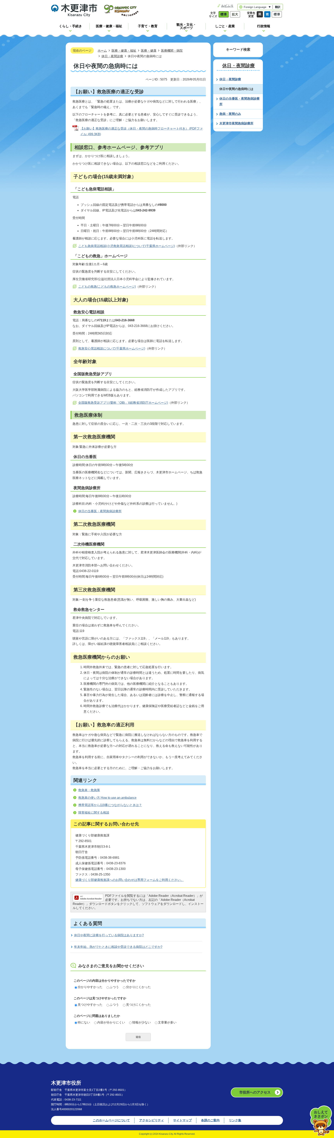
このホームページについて (111, 1120)
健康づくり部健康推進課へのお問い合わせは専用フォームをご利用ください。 (129, 880)
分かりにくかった (138, 987)
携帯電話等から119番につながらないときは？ (110, 805)
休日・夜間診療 (112, 56)
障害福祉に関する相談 (93, 812)
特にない (84, 1022)
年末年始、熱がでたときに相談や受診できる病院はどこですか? (118, 946)
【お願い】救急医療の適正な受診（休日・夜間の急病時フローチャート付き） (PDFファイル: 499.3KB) (141, 131)
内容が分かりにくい (111, 1022)
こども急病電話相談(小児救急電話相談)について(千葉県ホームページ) (126, 246)
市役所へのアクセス (255, 1092)
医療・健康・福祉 (124, 50)
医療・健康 (148, 50)
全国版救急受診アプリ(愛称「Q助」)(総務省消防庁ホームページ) (123, 402)
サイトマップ (182, 1120)
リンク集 (235, 1120)
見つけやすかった (90, 1004)
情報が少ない (141, 1022)
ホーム (102, 50)
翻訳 (277, 7)
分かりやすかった (90, 987)
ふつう (114, 987)
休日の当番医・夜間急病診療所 (100, 511)
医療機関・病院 (172, 50)
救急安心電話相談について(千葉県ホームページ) (111, 348)
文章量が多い (167, 1022)
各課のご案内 (210, 1120)
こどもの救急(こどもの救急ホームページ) (107, 286)
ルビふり (227, 5)
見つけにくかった (138, 1004)
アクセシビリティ (151, 1120)
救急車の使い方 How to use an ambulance (107, 797)
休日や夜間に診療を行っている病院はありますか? (109, 935)
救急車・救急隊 (89, 790)
